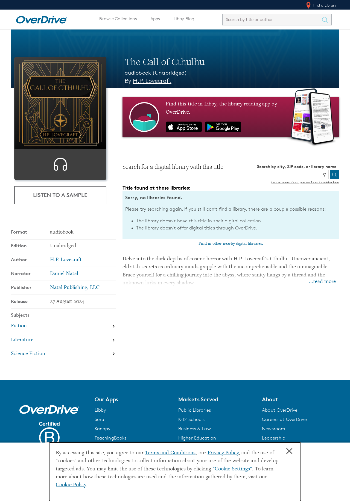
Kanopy (102, 428)
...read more (322, 281)
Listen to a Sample (60, 194)
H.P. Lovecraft (152, 80)
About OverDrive (280, 410)
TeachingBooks (111, 438)
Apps (155, 18)
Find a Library (324, 5)
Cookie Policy (71, 485)
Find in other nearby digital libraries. (231, 243)
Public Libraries (194, 410)
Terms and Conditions (170, 453)
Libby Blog (184, 18)
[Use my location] (324, 174)
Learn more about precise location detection (305, 182)
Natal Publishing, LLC (75, 287)
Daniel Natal (64, 273)
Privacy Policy (223, 453)
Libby (100, 410)
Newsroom (273, 428)
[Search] (334, 174)
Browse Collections (118, 18)
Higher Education (197, 438)
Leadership (273, 438)
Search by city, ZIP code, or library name (296, 166)
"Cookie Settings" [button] (232, 469)
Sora (99, 419)
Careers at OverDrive (284, 419)
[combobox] (272, 19)
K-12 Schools (191, 419)
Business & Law (194, 428)
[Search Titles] (326, 19)
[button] (133, 399)
